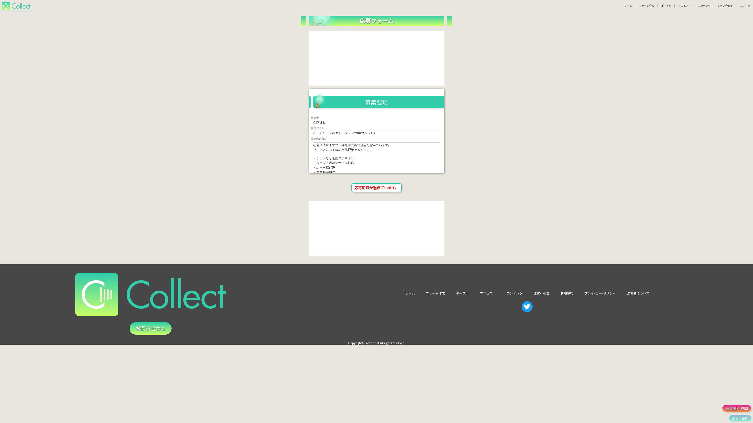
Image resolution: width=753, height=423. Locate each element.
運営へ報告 (541, 293)
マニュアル (684, 5)
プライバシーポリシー (600, 293)
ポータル (666, 5)
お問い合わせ (725, 5)
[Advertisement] (376, 58)
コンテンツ (704, 5)
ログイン (745, 5)
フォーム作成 (646, 5)
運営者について (638, 293)
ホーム (628, 5)
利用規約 (567, 293)
